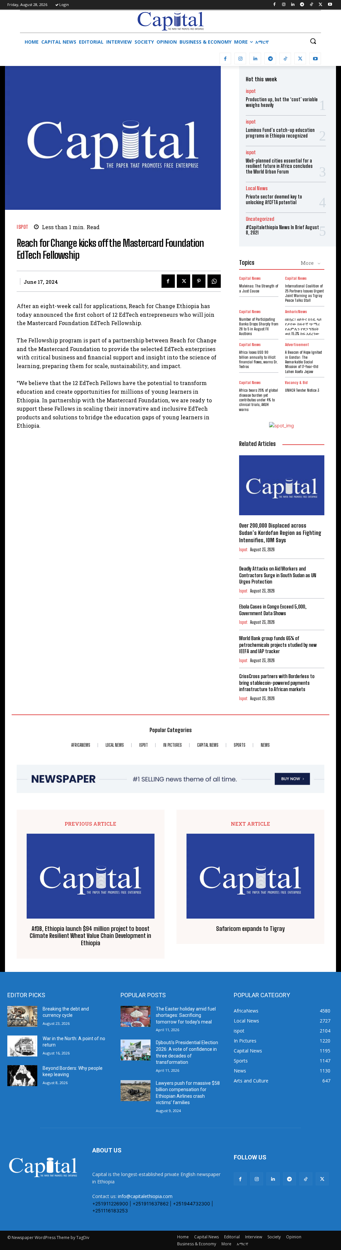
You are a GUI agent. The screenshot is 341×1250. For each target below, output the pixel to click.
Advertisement (297, 345)
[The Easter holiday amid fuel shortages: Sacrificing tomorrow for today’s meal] (136, 1016)
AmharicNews (296, 312)
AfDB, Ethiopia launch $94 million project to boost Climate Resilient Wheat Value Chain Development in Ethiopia (90, 936)
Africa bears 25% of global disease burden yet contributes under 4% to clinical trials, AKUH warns (258, 400)
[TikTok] (311, 5)
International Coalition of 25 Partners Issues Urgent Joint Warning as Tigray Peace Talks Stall (304, 293)
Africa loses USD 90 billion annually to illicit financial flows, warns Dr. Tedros (258, 359)
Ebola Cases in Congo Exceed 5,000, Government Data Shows (272, 610)
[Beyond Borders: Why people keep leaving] (22, 1075)
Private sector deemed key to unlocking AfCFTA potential (274, 199)
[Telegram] (302, 5)
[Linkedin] (293, 5)
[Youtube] (330, 5)
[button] (313, 41)
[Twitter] (320, 5)
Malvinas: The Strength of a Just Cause (258, 288)
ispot (23, 226)
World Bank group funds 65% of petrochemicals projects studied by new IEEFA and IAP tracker (278, 644)
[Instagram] (283, 5)
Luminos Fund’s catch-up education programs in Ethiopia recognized (280, 133)
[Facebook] (274, 5)
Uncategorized (260, 218)
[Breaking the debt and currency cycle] (22, 1016)
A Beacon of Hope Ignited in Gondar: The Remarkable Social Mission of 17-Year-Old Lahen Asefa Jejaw (303, 362)
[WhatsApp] (214, 281)
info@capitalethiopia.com (145, 1196)
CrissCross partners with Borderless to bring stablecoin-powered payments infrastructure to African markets (276, 682)
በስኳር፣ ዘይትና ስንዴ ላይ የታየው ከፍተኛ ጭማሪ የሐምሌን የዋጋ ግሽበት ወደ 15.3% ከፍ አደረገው (303, 326)
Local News (257, 188)
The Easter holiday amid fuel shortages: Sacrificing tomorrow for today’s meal (186, 1015)
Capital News (250, 278)
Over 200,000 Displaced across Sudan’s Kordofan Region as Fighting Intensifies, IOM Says (280, 533)
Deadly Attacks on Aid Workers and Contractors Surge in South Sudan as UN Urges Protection (277, 575)
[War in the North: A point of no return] (22, 1046)
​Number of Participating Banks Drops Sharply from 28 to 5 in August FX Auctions (258, 326)
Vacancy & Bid (296, 383)
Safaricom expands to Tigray (250, 928)
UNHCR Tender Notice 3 (302, 390)
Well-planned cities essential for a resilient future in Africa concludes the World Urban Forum (279, 166)
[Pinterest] (198, 281)
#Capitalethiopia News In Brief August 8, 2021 (282, 230)
